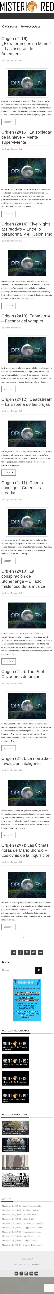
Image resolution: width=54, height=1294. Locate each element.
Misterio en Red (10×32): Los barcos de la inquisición (23, 1217)
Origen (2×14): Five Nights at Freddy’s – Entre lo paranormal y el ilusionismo (26, 227)
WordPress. (36, 1258)
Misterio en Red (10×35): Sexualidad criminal (20, 1204)
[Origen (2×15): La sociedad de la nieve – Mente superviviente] (27, 170)
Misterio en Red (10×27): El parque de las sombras (22, 1239)
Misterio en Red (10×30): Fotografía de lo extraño (22, 1226)
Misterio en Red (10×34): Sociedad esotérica (19, 1209)
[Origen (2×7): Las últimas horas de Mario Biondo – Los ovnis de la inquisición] (27, 878)
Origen (7, 60)
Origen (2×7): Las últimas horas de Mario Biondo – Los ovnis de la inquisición (25, 844)
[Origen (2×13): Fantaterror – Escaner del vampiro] (27, 347)
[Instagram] (27, 946)
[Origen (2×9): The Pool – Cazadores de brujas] (27, 700)
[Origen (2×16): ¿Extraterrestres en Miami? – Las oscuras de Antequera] (27, 82)
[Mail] (33, 946)
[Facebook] (20, 946)
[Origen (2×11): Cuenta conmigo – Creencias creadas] (27, 518)
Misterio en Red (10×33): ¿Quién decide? (18, 1213)
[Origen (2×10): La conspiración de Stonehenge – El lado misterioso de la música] (27, 611)
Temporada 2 (16, 60)
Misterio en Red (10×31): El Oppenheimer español (22, 1221)
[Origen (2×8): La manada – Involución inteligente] (27, 787)
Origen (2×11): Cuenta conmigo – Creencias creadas (22, 484)
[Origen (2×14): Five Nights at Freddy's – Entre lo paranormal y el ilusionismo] (27, 261)
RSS (10, 1193)
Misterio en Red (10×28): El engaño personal (20, 1235)
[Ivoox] (40, 946)
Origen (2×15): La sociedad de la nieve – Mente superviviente (26, 136)
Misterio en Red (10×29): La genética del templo (21, 1230)
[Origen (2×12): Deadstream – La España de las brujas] (27, 430)
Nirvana (27, 1258)
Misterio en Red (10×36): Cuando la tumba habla (21, 1200)
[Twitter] (13, 946)
